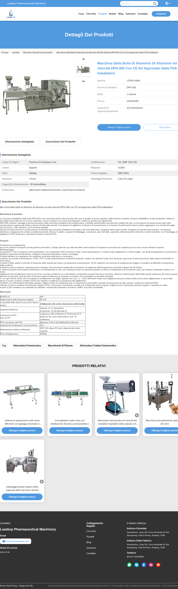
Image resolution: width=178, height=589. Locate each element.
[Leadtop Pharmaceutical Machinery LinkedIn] (151, 565)
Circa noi (91, 14)
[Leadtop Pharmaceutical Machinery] (22, 14)
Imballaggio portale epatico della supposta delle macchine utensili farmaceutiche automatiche (22, 489)
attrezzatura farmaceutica (27, 345)
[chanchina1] (136, 565)
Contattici (143, 14)
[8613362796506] (129, 565)
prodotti (102, 14)
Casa (81, 14)
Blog (120, 14)
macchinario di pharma (60, 345)
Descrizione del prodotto (61, 141)
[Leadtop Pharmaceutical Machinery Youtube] (158, 565)
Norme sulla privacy (9, 586)
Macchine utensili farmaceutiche (37, 52)
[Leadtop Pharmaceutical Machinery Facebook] (143, 565)
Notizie (112, 14)
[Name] (154, 3)
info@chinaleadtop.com (17, 541)
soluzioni (130, 14)
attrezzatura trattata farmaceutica (98, 345)
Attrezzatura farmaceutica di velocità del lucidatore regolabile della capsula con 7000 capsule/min (117, 422)
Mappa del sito (26, 586)
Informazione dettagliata (19, 141)
